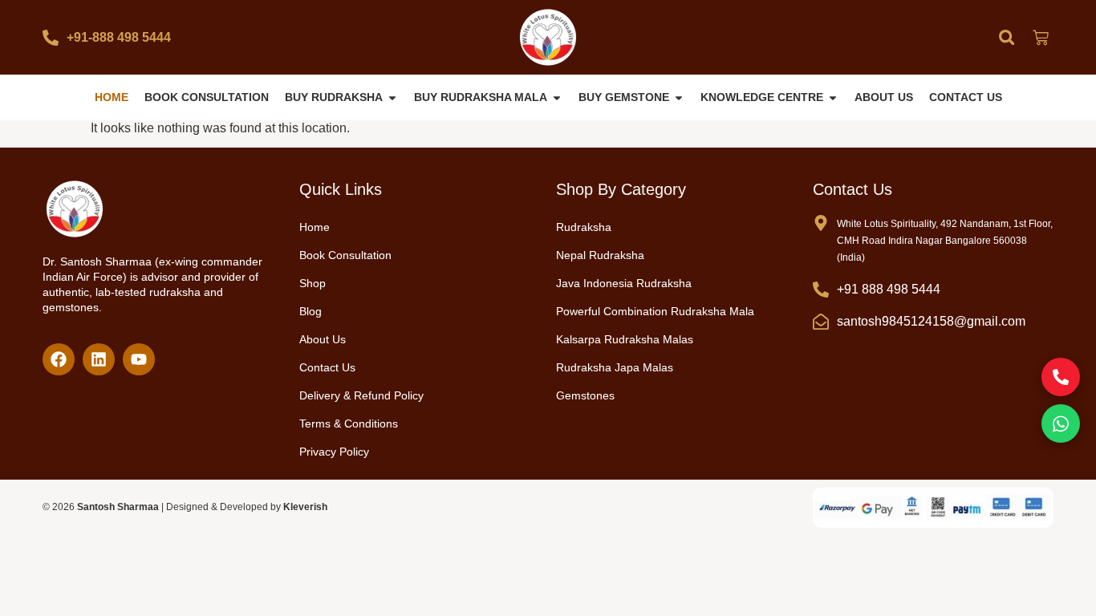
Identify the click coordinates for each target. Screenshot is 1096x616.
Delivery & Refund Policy (361, 395)
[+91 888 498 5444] (821, 290)
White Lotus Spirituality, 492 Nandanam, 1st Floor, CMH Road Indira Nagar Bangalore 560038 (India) (945, 240)
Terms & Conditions (348, 423)
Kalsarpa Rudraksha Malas (624, 339)
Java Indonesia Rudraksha (624, 283)
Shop (312, 283)
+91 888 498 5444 (888, 289)
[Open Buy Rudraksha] (392, 97)
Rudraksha (583, 227)
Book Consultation (345, 255)
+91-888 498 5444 (119, 37)
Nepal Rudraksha (600, 255)
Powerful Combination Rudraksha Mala (655, 311)
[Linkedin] (99, 359)
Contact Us (327, 367)
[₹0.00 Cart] (1040, 38)
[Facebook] (59, 359)
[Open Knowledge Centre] (832, 97)
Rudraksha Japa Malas (614, 367)
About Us (322, 339)
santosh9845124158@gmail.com (931, 321)
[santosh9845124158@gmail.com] (821, 322)
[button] (1006, 37)
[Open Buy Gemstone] (678, 97)
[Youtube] (139, 359)
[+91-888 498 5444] (51, 38)
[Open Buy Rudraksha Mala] (556, 97)
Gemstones (585, 395)
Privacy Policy (334, 451)
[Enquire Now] (1060, 377)
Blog (310, 311)
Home (314, 227)
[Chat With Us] (1060, 423)
